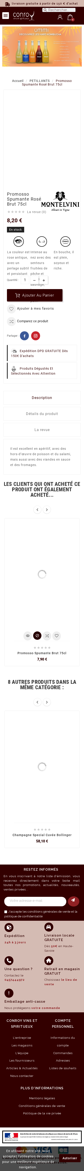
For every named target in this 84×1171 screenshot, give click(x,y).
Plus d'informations (42, 1088)
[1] (73, 901)
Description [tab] (42, 398)
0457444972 (14, 979)
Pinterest (35, 335)
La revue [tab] (42, 430)
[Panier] (70, 17)
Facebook (24, 335)
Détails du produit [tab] (42, 414)
